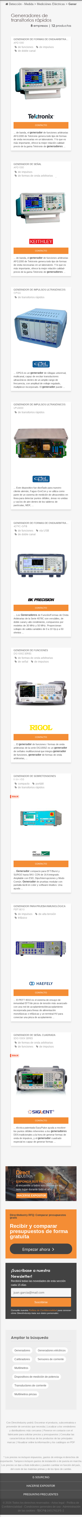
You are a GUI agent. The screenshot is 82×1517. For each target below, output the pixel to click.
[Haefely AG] (41, 982)
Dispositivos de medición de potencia (36, 1376)
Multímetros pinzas (25, 1394)
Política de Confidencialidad (43, 1310)
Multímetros (21, 1368)
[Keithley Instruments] (41, 240)
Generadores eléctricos (52, 1350)
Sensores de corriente (51, 1359)
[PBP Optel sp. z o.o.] (41, 363)
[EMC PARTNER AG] (41, 852)
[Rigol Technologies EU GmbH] (41, 726)
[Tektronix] (41, 115)
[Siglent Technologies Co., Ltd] (41, 1111)
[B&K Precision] (41, 598)
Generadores (22, 1350)
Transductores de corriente (30, 1385)
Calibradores (22, 1359)
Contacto (41, 125)
